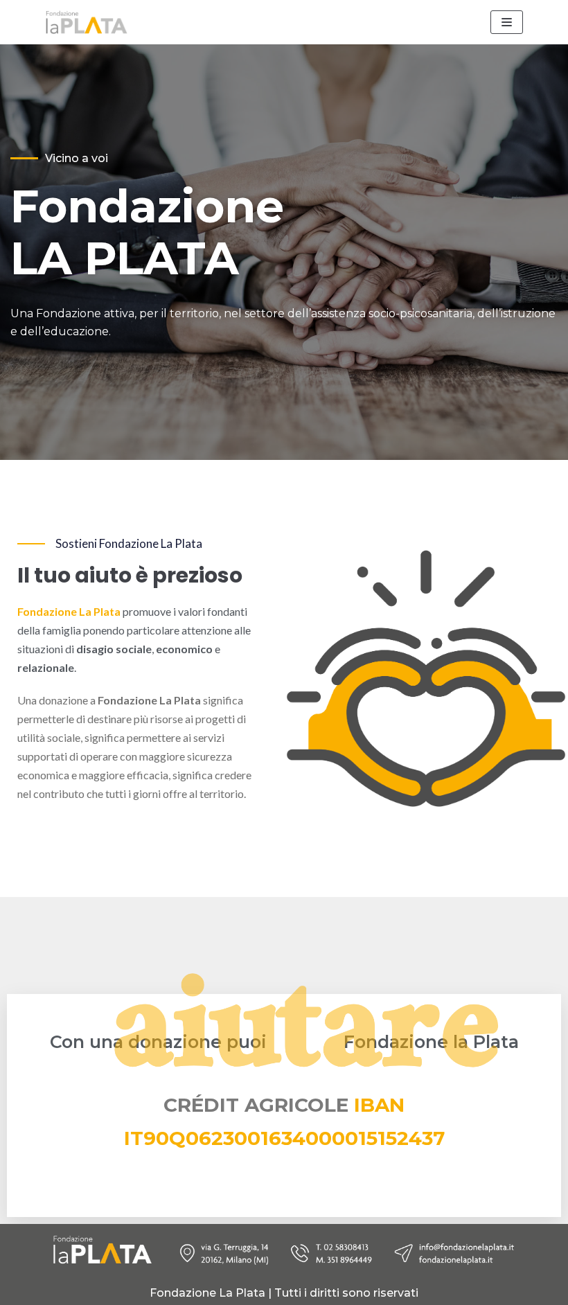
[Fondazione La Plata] (86, 22)
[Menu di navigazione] (506, 22)
